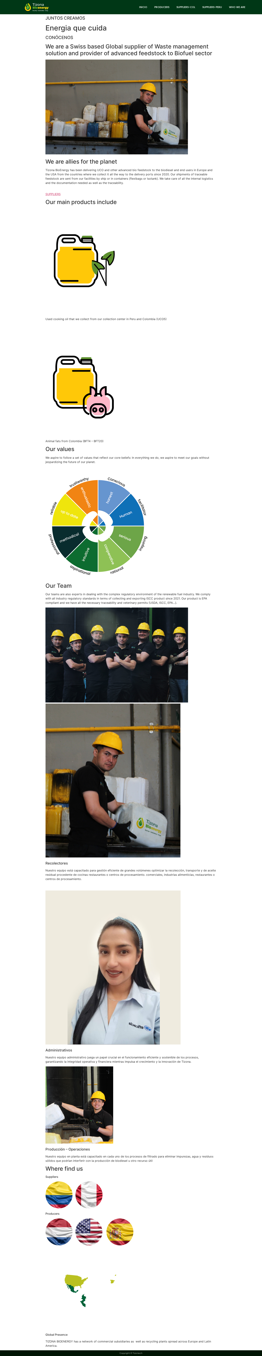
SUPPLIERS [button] (53, 194)
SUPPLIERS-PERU (212, 7)
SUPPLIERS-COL (185, 7)
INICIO (143, 7)
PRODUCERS (161, 7)
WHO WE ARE (237, 7)
